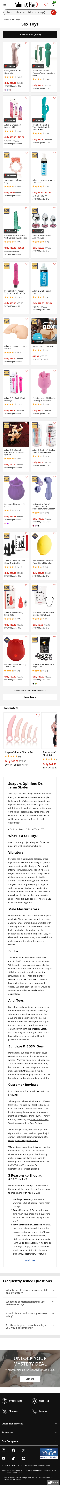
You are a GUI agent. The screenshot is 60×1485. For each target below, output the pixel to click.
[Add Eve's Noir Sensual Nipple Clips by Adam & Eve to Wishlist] (54, 585)
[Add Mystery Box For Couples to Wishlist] (54, 319)
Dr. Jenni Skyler (17, 829)
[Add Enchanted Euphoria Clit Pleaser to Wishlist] (26, 477)
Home (6, 19)
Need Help (44, 1400)
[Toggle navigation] (4, 4)
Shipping (13, 1411)
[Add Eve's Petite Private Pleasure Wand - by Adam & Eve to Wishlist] (54, 43)
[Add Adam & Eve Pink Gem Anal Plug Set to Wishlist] (54, 208)
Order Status (15, 1400)
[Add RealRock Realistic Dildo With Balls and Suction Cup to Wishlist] (26, 208)
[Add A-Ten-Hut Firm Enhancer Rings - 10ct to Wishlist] (54, 637)
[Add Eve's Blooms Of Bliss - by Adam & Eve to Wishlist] (26, 637)
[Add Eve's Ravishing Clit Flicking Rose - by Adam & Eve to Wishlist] (54, 371)
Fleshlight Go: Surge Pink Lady (23, 1140)
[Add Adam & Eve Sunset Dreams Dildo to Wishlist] (26, 97)
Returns (42, 1411)
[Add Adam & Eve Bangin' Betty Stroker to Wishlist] (26, 319)
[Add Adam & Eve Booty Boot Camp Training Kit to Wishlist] (26, 533)
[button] (30, 697)
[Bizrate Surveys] (54, 1457)
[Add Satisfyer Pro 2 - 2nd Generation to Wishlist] (26, 43)
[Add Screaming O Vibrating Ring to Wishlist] (26, 153)
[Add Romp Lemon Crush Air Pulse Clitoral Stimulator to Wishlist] (54, 533)
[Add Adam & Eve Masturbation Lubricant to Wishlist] (54, 153)
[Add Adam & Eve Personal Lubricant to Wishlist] (54, 263)
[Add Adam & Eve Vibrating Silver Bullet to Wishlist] (26, 585)
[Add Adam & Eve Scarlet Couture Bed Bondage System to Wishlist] (26, 423)
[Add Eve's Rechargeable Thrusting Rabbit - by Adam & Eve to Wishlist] (54, 97)
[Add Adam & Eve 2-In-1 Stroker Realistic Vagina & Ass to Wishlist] (54, 423)
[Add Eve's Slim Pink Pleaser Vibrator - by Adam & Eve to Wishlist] (26, 263)
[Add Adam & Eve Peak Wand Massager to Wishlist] (26, 371)
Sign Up (30, 1378)
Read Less (30, 1260)
